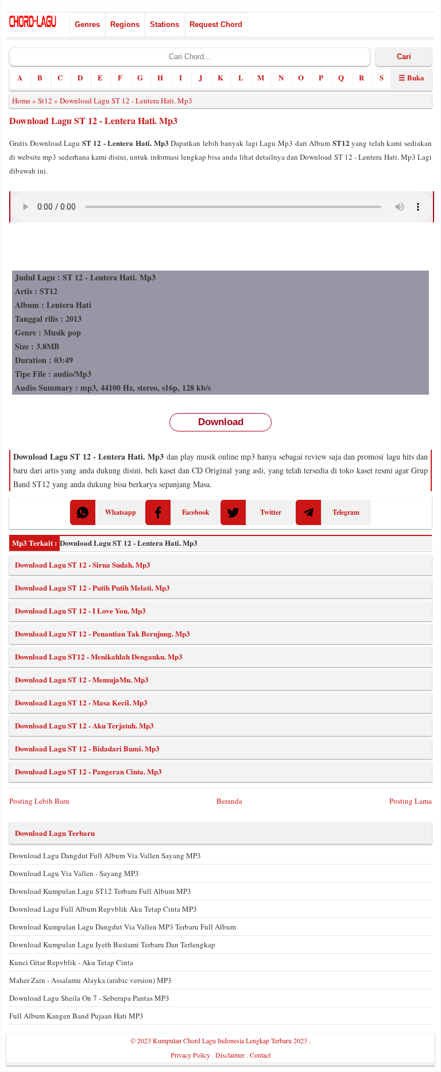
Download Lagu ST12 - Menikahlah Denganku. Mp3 (99, 656)
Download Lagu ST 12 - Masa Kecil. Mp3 (81, 702)
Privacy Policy (190, 1054)
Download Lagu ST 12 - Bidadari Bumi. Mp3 (87, 748)
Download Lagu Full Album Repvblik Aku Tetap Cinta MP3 (103, 909)
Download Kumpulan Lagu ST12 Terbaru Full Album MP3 (100, 891)
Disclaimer (230, 1054)
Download (220, 422)
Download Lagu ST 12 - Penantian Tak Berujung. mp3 (102, 633)
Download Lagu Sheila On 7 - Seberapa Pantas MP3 (89, 998)
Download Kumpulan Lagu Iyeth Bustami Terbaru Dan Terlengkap (112, 944)
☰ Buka (411, 77)
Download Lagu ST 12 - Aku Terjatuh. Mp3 (84, 725)
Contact (260, 1054)
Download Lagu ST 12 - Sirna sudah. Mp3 (82, 564)
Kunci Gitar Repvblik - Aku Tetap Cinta (71, 962)
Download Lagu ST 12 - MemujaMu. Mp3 (82, 679)
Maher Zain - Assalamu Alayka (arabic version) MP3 (90, 980)
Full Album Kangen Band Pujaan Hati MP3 (76, 1016)
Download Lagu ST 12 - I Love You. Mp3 (80, 610)
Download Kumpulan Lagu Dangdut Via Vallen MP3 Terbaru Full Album (122, 926)
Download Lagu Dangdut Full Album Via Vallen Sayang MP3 (105, 855)
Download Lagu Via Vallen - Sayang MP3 (74, 873)
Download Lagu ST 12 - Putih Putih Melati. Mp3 (92, 587)
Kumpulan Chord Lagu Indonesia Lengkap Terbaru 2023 (230, 1040)
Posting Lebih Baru (39, 801)
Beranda (229, 801)
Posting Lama (410, 801)
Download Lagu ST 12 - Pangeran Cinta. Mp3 (88, 771)
